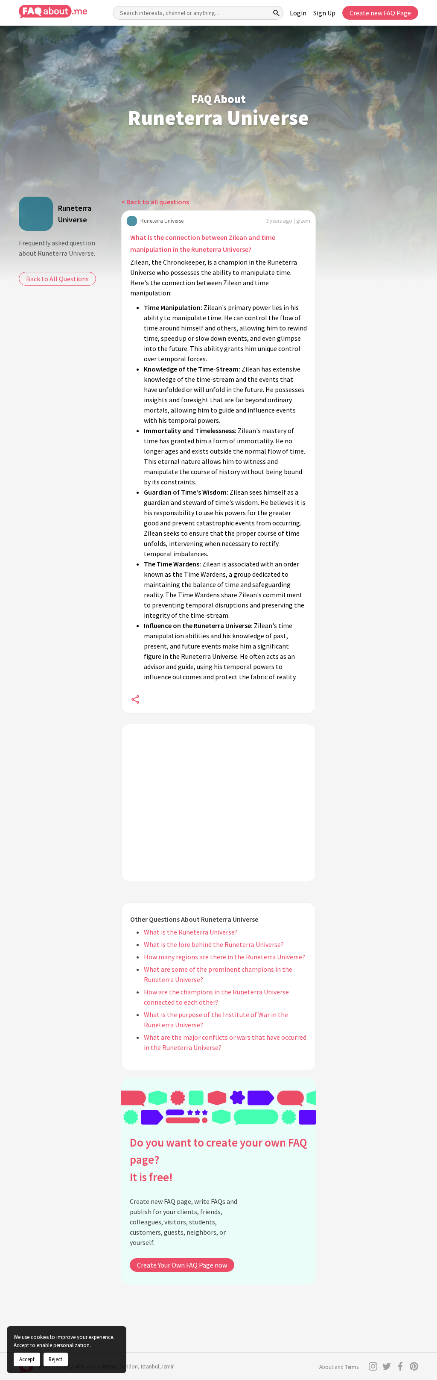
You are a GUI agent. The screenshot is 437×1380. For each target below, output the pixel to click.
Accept (27, 1359)
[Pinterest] (414, 1366)
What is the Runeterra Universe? (191, 932)
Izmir (168, 1366)
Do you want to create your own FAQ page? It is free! (218, 1159)
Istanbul (150, 1366)
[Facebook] (400, 1366)
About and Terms (338, 1367)
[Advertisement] (218, 803)
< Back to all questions (155, 202)
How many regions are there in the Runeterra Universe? (224, 956)
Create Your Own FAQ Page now (182, 1265)
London (128, 1366)
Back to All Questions (57, 278)
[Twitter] (386, 1366)
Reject (55, 1359)
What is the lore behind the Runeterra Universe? (214, 944)
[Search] (276, 13)
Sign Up (324, 13)
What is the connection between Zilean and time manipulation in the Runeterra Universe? (202, 243)
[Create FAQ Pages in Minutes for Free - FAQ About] (53, 12)
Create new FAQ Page (380, 13)
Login (298, 13)
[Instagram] (373, 1366)
